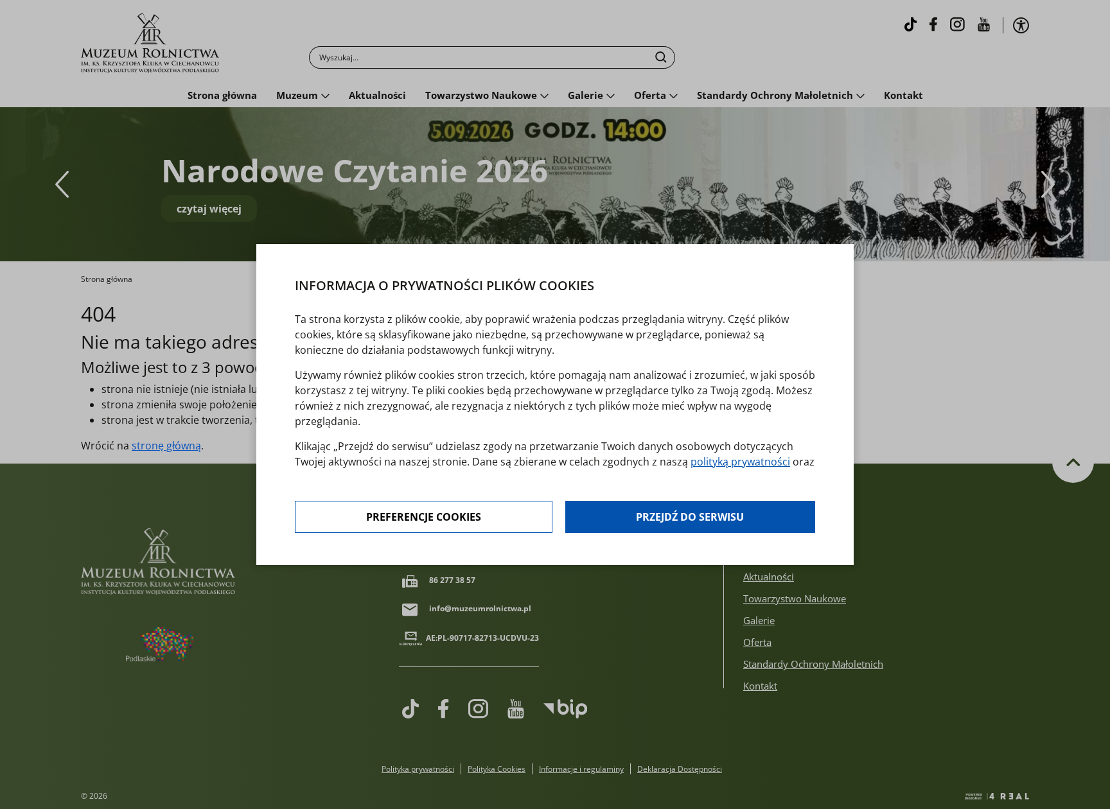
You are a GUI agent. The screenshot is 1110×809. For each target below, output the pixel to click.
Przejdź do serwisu (690, 517)
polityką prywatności (740, 462)
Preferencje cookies (423, 517)
